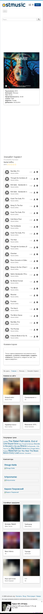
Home (24, 448)
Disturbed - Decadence (25, 453)
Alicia (20, 444)
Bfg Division (16, 448)
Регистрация (31, 596)
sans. (28, 441)
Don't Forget (31, 448)
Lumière (5, 441)
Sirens (23, 445)
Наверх (38, 596)
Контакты (19, 596)
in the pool (7, 445)
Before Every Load (11, 453)
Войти (38, 5)
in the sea (16, 446)
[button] (37, 172)
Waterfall (12, 450)
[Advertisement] (21, 130)
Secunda (37, 444)
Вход (24, 596)
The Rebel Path (16, 441)
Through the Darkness (27, 444)
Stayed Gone (13, 443)
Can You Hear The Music (28, 450)
